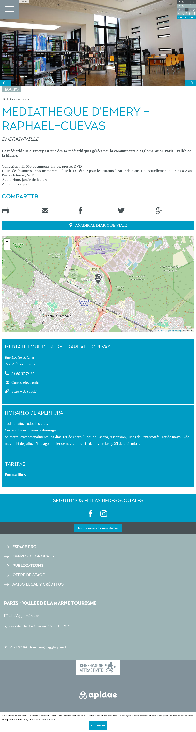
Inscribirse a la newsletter (98, 528)
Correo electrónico (26, 382)
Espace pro (24, 546)
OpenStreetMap (174, 330)
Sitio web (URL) (24, 391)
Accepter (98, 725)
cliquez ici (50, 719)
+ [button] (7, 241)
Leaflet (160, 330)
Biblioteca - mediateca (16, 99)
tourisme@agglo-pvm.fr (49, 647)
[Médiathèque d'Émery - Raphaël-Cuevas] (98, 279)
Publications (27, 565)
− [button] (7, 247)
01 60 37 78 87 (22, 373)
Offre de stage (28, 575)
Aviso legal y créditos (38, 584)
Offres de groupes (33, 556)
